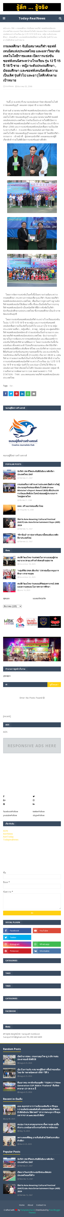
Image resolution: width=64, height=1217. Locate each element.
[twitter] (17, 937)
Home (22, 1205)
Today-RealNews (32, 18)
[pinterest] (17, 951)
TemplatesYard (27, 1210)
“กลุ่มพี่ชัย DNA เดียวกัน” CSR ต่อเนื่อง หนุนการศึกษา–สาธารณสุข (38, 572)
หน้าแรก (6, 28)
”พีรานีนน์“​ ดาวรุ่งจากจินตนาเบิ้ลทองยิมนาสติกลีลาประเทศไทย (37, 536)
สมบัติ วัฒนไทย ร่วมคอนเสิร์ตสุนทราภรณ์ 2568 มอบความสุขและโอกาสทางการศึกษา (38, 585)
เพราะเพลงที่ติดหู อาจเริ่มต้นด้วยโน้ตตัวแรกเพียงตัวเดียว (38, 1139)
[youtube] (47, 930)
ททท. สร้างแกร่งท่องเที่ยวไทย (30, 506)
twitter (39, 811)
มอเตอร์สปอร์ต (39, 598)
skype (38, 815)
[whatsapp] (47, 944)
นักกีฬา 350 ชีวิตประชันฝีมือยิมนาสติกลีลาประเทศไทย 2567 (35, 473)
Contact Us (41, 1205)
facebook (10, 811)
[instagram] (17, 944)
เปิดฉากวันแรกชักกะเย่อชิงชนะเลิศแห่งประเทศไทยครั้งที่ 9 (34, 1174)
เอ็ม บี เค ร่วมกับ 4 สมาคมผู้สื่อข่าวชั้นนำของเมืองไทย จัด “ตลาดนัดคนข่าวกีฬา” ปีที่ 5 (38, 1071)
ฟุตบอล (6, 598)
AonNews (9, 86)
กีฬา (13, 28)
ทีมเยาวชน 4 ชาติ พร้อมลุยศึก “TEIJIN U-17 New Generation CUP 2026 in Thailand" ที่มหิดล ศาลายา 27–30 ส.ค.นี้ (39, 1085)
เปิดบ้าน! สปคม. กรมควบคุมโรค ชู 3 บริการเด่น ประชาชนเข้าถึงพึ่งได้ (37, 1058)
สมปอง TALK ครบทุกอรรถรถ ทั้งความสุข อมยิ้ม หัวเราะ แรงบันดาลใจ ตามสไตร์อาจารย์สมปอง (38, 1126)
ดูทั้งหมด (53, 684)
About (30, 1205)
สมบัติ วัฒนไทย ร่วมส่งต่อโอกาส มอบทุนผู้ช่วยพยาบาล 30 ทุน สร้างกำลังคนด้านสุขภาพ (37, 559)
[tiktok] (47, 937)
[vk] (47, 951)
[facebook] (17, 930)
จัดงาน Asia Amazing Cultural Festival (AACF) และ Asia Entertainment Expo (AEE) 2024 (38, 522)
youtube (10, 815)
